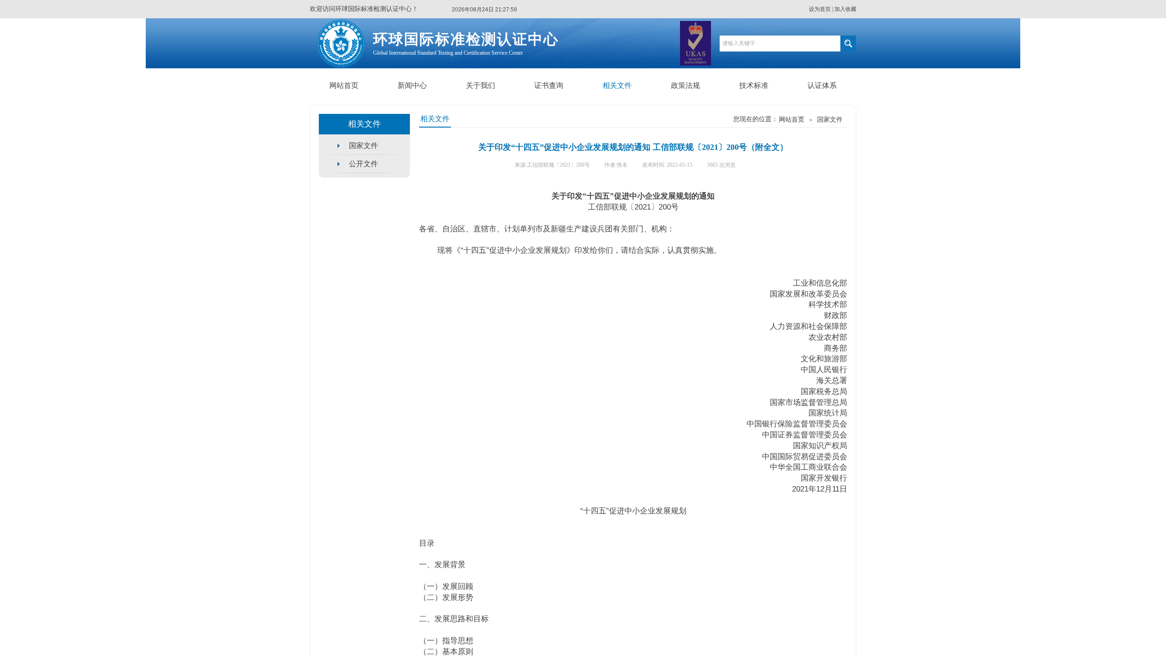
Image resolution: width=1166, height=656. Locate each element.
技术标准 (753, 85)
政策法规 (685, 85)
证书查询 (548, 85)
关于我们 (480, 85)
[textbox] (780, 43)
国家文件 (830, 119)
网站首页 (343, 85)
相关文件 (617, 85)
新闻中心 (412, 85)
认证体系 (822, 85)
